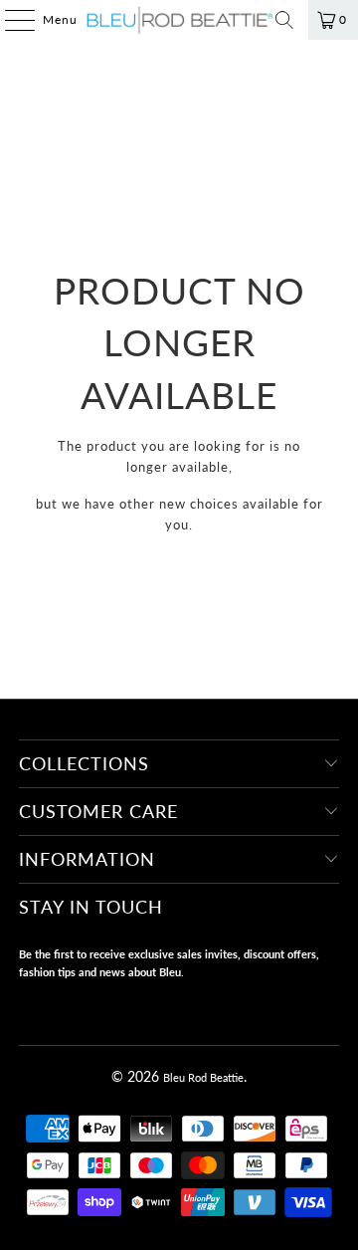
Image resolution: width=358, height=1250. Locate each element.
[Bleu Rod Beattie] (179, 20)
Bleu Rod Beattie (203, 1077)
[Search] (284, 20)
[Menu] (10, 20)
